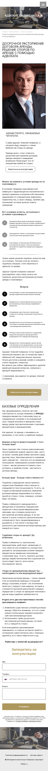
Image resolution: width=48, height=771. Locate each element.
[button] (20, 169)
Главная (4, 32)
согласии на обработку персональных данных (28, 721)
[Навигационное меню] (43, 5)
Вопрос (5, 686)
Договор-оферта (36, 755)
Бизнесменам (13, 32)
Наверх (23, 764)
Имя (3, 662)
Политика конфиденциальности (16, 755)
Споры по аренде (26, 32)
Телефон (5, 674)
